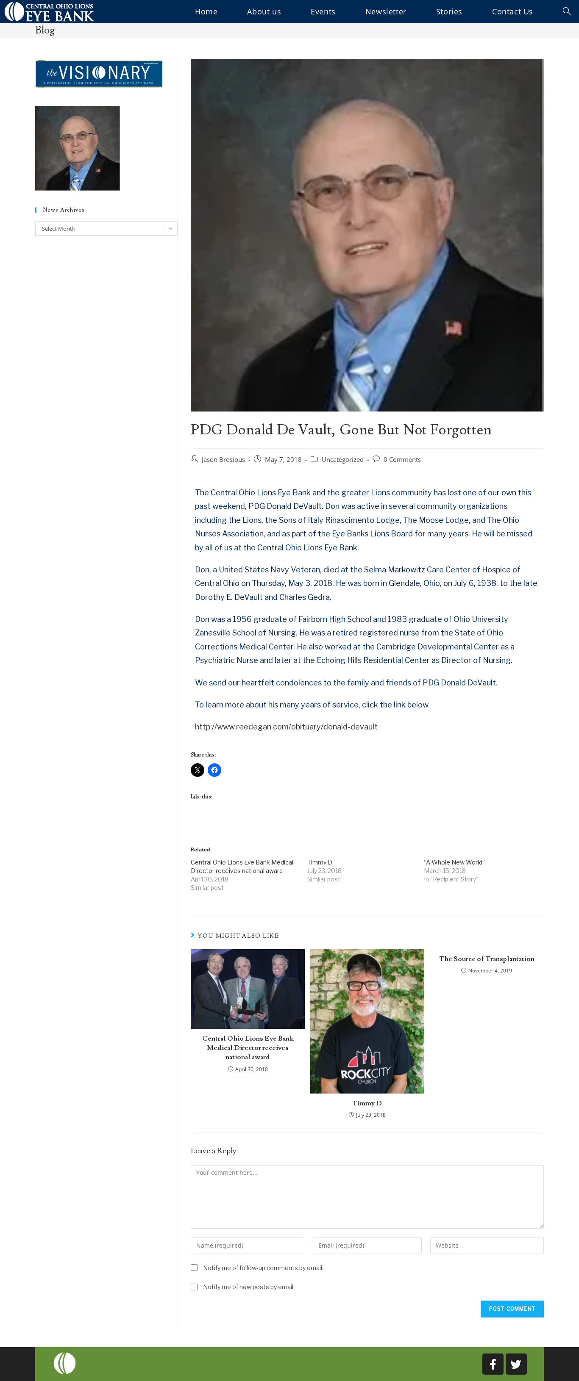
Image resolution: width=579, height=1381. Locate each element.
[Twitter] (516, 1364)
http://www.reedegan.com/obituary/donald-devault (286, 726)
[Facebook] (493, 1364)
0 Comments (402, 460)
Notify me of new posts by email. (249, 1286)
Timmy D (319, 862)
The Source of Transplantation (486, 959)
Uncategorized (343, 460)
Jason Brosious (223, 460)
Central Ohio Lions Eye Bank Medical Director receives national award (247, 1048)
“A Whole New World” (454, 862)
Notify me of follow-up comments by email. (263, 1267)
